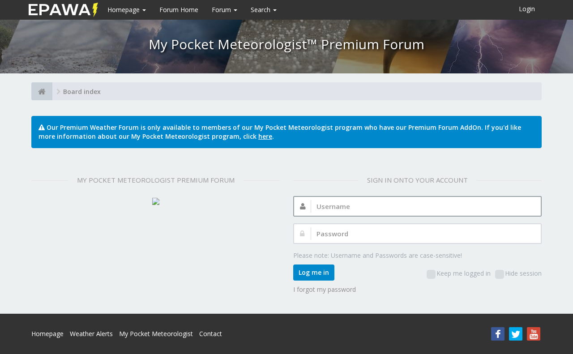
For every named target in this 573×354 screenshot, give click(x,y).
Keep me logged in (463, 273)
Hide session (523, 273)
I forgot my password (324, 289)
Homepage (124, 9)
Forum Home (178, 9)
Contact (210, 333)
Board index (82, 91)
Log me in (314, 272)
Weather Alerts (91, 333)
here (265, 136)
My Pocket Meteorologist (156, 333)
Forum (222, 9)
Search (261, 9)
